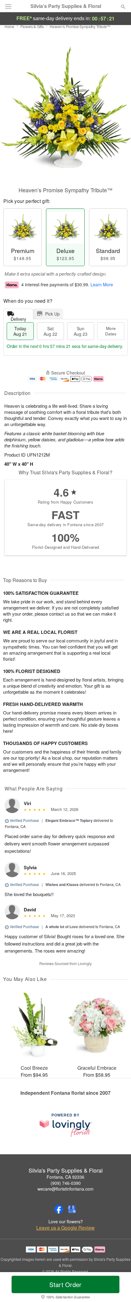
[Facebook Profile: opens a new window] (59, 1209)
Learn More (101, 284)
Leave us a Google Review (65, 1227)
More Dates (110, 331)
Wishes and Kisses (62, 884)
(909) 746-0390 (66, 1183)
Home (9, 26)
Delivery (18, 317)
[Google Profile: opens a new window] (72, 1209)
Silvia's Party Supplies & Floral (65, 6)
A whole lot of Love (61, 926)
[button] (118, 1288)
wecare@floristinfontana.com (65, 1189)
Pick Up (52, 314)
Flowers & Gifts (32, 26)
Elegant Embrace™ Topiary (69, 820)
